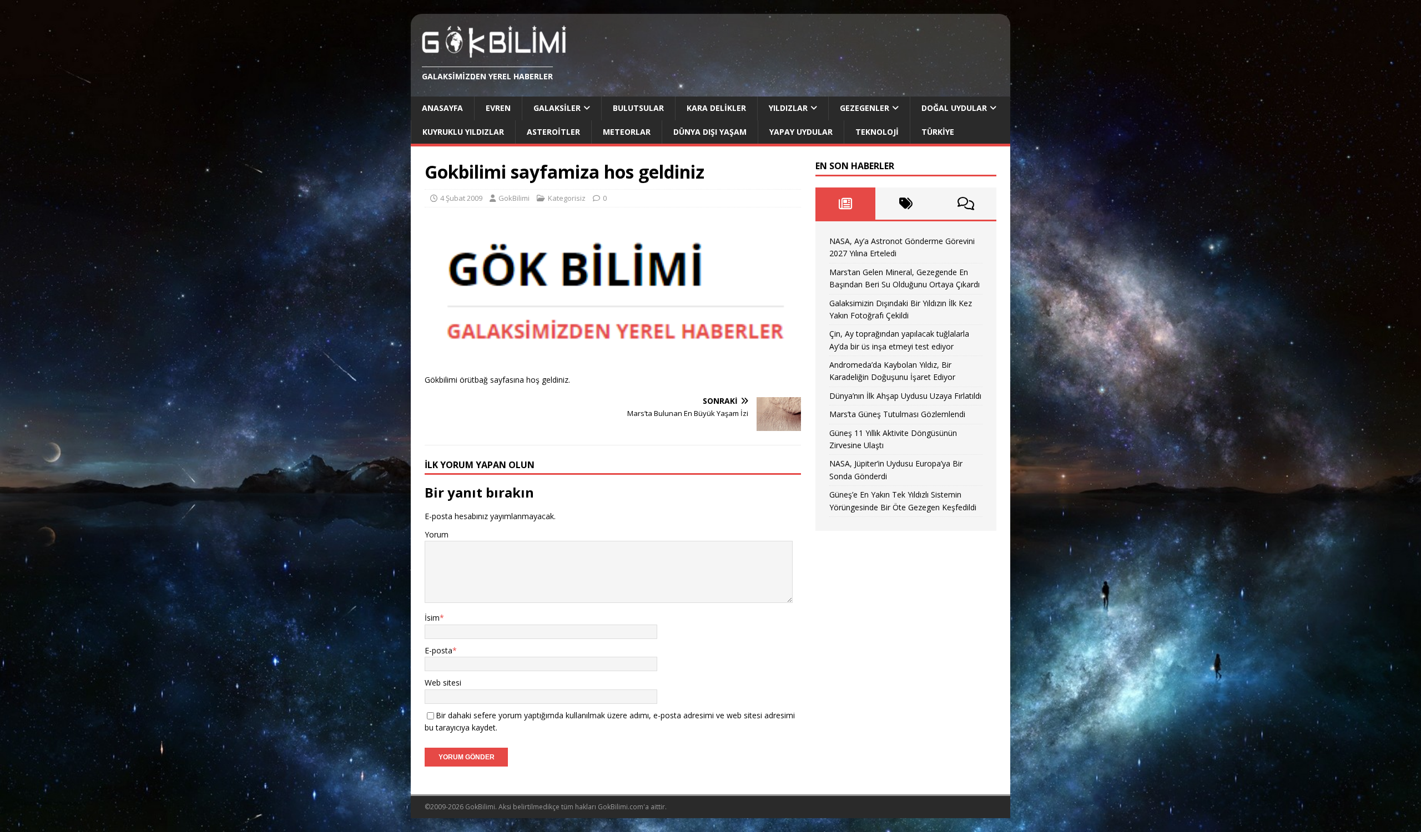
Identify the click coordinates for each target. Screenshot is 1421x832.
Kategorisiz (567, 198)
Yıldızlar (788, 108)
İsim (432, 617)
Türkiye (937, 131)
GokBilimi (514, 198)
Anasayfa (442, 108)
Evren (498, 108)
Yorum (437, 534)
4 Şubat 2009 (461, 198)
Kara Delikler (716, 108)
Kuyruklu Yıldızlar (463, 131)
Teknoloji (877, 131)
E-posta (438, 650)
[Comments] (966, 203)
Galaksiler (557, 108)
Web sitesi (443, 682)
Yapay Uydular (801, 131)
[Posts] (845, 203)
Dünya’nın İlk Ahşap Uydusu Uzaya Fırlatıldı (905, 395)
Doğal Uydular (954, 108)
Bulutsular (638, 108)
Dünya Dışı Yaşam (710, 131)
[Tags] (905, 203)
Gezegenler (864, 108)
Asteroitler (553, 131)
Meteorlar (627, 131)
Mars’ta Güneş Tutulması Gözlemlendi (897, 414)
